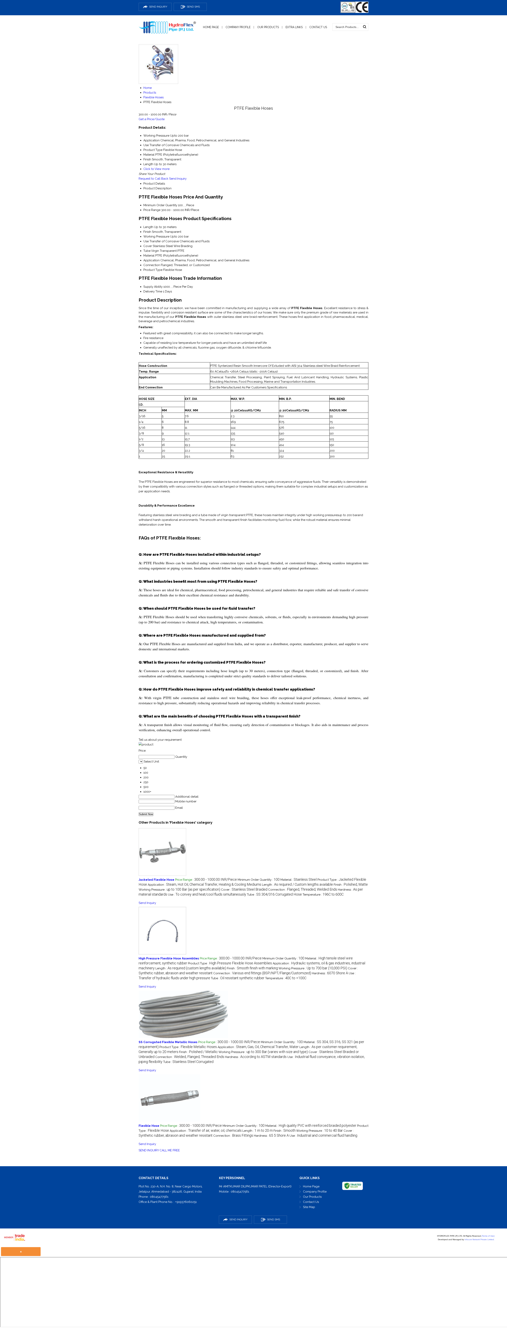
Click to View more (156, 169)
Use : (207, 894)
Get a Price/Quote (152, 119)
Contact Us (318, 27)
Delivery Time (152, 291)
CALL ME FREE (170, 1150)
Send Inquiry (178, 178)
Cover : (244, 889)
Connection (151, 265)
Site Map (309, 1207)
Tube (147, 251)
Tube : (274, 894)
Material (148, 255)
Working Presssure (156, 236)
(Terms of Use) (488, 1236)
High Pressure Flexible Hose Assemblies (169, 958)
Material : (298, 880)
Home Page (211, 27)
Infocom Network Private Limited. (480, 1239)
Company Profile (238, 27)
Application (151, 260)
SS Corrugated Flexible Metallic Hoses (168, 1042)
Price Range (151, 210)
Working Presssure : (179, 889)
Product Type (152, 270)
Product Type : (230, 963)
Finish (147, 232)
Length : (297, 884)
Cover (147, 246)
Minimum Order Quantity (160, 205)
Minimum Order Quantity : (259, 880)
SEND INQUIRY (149, 1150)
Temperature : (323, 894)
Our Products (268, 27)
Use (146, 241)
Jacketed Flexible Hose (156, 880)
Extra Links (294, 27)
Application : (204, 884)
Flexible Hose (149, 1126)
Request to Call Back (153, 178)
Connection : (302, 889)
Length (148, 227)
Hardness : (330, 973)
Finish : (351, 884)
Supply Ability (153, 286)
